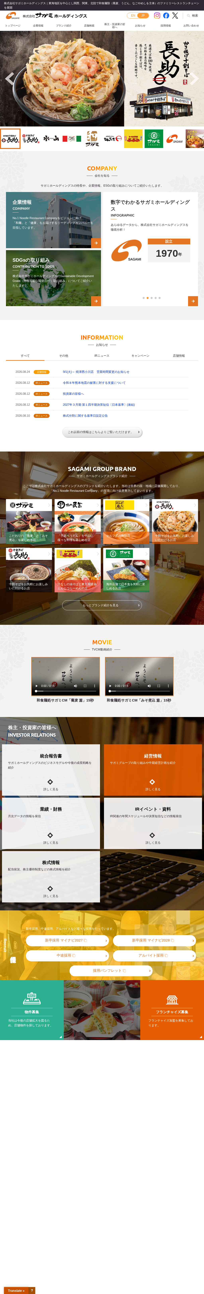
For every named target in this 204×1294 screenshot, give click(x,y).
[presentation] (25, 356)
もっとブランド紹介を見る (101, 605)
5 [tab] (160, 298)
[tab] (25, 356)
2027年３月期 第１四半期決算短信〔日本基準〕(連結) (99, 404)
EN (133, 15)
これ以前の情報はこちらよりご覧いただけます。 (100, 432)
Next (194, 78)
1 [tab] (144, 298)
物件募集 (32, 1012)
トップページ (13, 25)
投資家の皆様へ (73, 393)
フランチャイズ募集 (172, 1012)
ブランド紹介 (64, 25)
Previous (9, 78)
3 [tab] (152, 298)
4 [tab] (156, 298)
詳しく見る (50, 789)
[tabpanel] (150, 253)
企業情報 (38, 25)
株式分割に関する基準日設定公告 (85, 415)
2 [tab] (148, 298)
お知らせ (140, 25)
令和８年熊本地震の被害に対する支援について (94, 382)
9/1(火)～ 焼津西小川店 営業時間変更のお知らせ (96, 371)
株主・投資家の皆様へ (114, 26)
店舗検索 (89, 25)
